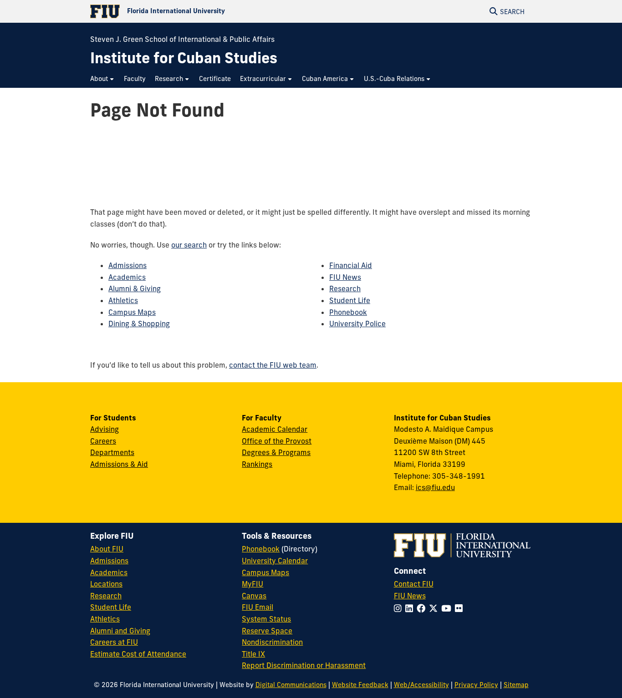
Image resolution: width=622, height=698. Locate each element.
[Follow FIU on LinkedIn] (411, 608)
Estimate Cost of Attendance (138, 653)
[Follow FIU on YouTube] (448, 608)
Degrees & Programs (276, 452)
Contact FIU (413, 583)
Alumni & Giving (134, 288)
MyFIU (252, 583)
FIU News (345, 277)
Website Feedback (360, 685)
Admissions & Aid (119, 464)
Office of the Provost (276, 440)
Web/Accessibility (421, 685)
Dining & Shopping (139, 323)
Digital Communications (290, 685)
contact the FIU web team (272, 364)
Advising (104, 429)
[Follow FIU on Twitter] (435, 608)
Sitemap (516, 685)
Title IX (253, 653)
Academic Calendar (274, 429)
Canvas (254, 595)
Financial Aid (350, 265)
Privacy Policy (476, 685)
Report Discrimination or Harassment (304, 665)
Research (345, 288)
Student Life (349, 300)
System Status (266, 618)
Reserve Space (267, 630)
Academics (127, 277)
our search (189, 244)
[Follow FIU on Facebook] (423, 608)
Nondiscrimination (272, 642)
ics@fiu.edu (435, 487)
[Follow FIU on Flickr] (460, 608)
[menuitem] (102, 79)
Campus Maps (132, 312)
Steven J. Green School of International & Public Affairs (182, 39)
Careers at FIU (114, 642)
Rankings (257, 464)
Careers (103, 440)
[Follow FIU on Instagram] (399, 608)
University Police (357, 323)
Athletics (123, 300)
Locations (106, 583)
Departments (112, 452)
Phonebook (348, 312)
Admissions (127, 265)
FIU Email (257, 607)
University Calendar (275, 560)
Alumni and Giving (120, 630)
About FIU (106, 548)
